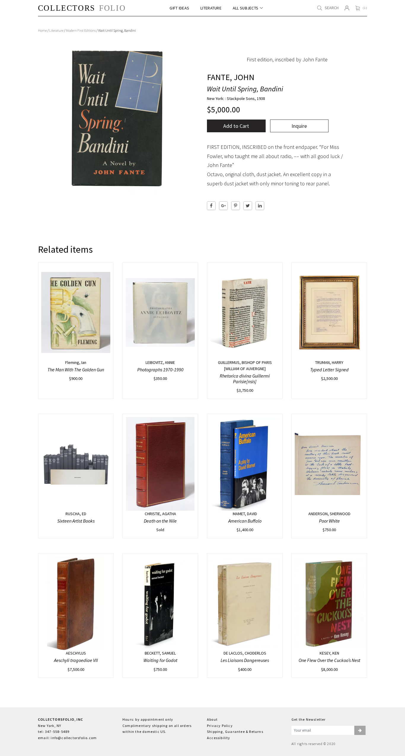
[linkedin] (260, 205)
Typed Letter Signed (329, 370)
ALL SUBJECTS (245, 8)
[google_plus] (223, 205)
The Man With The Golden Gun (75, 370)
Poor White (329, 521)
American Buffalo (245, 521)
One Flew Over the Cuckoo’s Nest (329, 660)
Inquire (299, 125)
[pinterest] (235, 205)
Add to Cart (236, 125)
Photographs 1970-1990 (160, 370)
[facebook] (211, 205)
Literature (56, 30)
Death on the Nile (160, 521)
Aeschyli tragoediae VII (76, 660)
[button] (360, 730)
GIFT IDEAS (179, 8)
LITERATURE (210, 8)
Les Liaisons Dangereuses (245, 660)
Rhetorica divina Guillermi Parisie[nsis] (245, 378)
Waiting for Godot (160, 660)
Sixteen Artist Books (76, 521)
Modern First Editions (81, 30)
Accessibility (218, 738)
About (212, 719)
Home (42, 30)
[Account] (347, 8)
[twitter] (247, 205)
